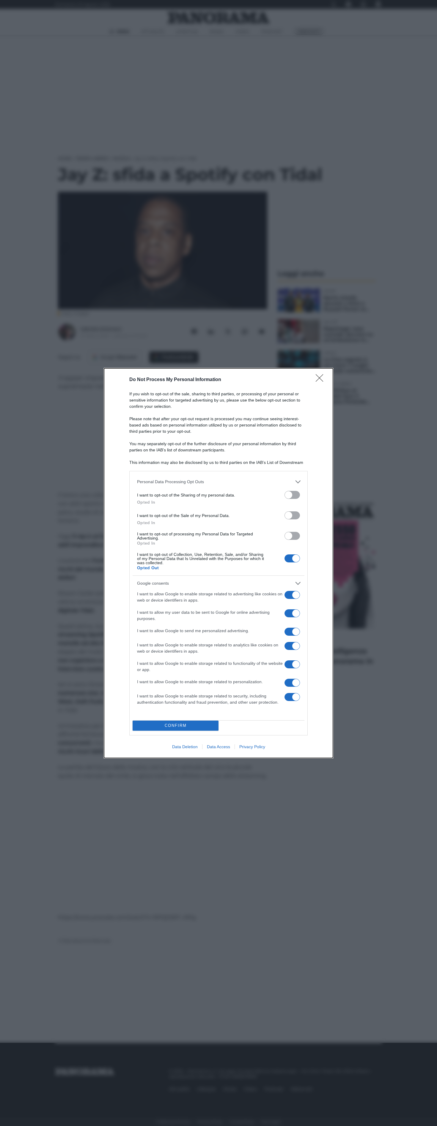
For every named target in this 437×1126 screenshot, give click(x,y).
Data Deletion (185, 746)
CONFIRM (176, 725)
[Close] (321, 380)
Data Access (218, 746)
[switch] (292, 495)
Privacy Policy (252, 746)
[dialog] (218, 563)
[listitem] (218, 482)
